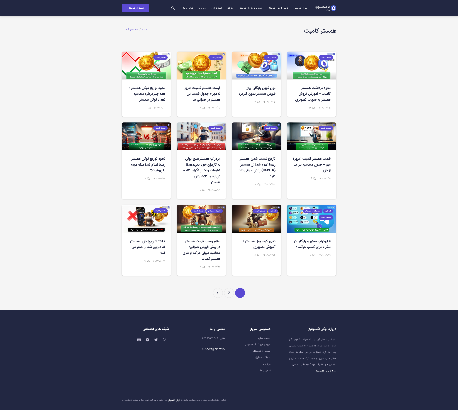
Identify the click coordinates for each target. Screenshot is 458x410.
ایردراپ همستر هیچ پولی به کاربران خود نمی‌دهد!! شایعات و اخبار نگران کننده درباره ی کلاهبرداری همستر (201, 170)
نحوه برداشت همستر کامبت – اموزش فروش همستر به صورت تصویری (313, 93)
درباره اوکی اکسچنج (325, 371)
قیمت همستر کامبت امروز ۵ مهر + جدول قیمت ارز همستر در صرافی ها (202, 93)
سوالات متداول (263, 357)
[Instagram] (164, 340)
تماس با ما (265, 370)
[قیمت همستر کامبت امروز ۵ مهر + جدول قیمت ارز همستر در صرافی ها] (201, 65)
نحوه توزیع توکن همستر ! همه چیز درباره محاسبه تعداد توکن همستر (147, 93)
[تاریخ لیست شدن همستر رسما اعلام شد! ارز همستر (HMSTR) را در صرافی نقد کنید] (256, 136)
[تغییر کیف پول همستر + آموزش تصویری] (256, 219)
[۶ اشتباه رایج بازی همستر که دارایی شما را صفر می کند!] (146, 219)
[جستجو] (173, 8)
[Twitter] (156, 340)
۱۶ (310, 108)
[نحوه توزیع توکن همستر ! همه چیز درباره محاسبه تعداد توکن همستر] (146, 65)
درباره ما (266, 364)
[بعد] (218, 293)
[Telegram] (147, 340)
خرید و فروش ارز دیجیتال (258, 345)
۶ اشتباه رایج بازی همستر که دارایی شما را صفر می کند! (147, 247)
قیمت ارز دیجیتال (262, 351)
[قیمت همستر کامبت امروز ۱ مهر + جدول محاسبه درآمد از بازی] (311, 136)
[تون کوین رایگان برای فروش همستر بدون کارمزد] (256, 65)
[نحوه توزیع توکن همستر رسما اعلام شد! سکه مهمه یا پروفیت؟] (146, 136)
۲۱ (145, 261)
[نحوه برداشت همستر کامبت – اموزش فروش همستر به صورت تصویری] (311, 65)
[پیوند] (325, 8)
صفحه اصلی (264, 338)
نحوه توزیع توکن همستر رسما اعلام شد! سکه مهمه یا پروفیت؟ (147, 164)
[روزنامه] (139, 340)
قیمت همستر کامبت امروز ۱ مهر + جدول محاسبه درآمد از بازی (312, 164)
